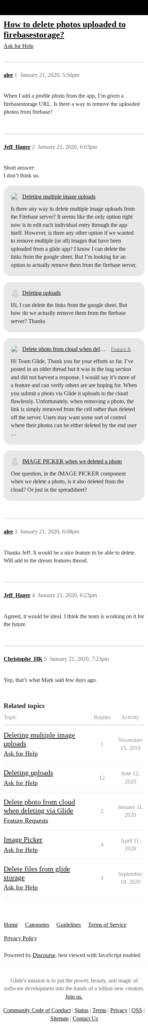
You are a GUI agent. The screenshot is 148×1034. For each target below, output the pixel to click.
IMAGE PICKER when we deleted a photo (72, 461)
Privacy (119, 1010)
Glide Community (24, 7)
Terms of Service (107, 925)
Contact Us (85, 1018)
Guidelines (68, 925)
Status (81, 1010)
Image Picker (23, 839)
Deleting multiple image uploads (59, 197)
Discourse (44, 955)
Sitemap (59, 1018)
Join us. (74, 997)
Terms (99, 1010)
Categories (37, 925)
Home (11, 925)
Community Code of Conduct (37, 1010)
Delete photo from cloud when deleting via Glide (65, 349)
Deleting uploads (41, 293)
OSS (136, 1010)
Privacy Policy (20, 938)
